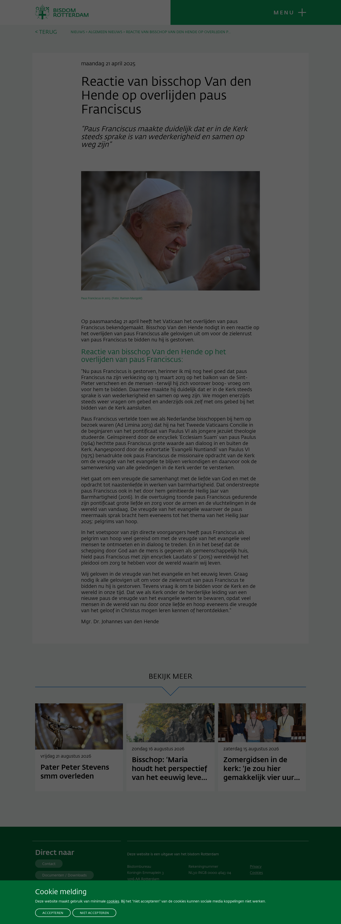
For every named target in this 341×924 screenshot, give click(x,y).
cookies (113, 901)
